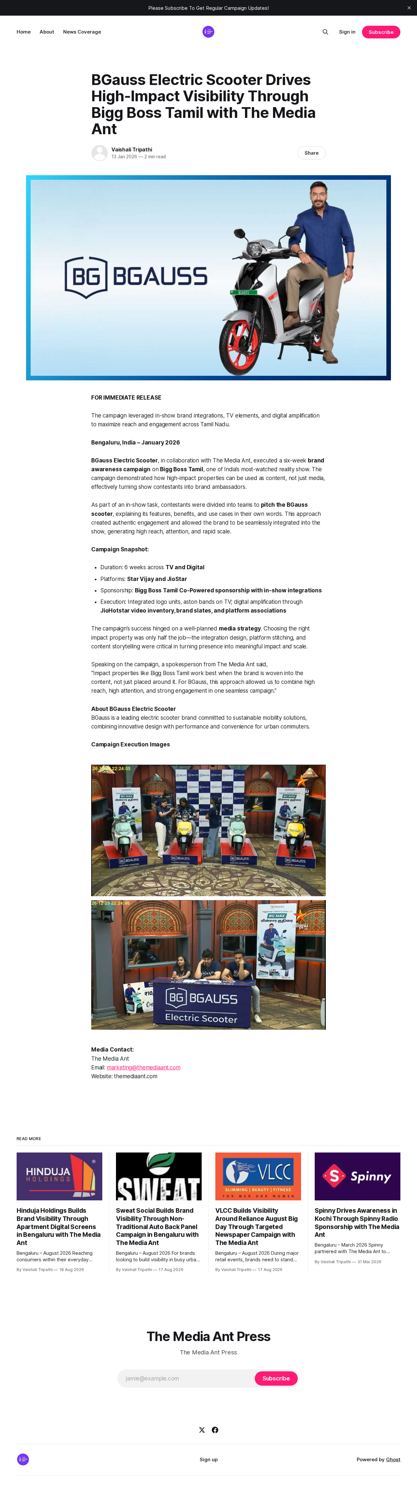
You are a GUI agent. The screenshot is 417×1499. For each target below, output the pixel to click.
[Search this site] (325, 32)
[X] (202, 1430)
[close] (409, 8)
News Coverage (82, 32)
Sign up (209, 1459)
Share (312, 153)
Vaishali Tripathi (131, 149)
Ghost (393, 1459)
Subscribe (381, 32)
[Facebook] (215, 1430)
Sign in (347, 32)
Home (24, 32)
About (47, 32)
